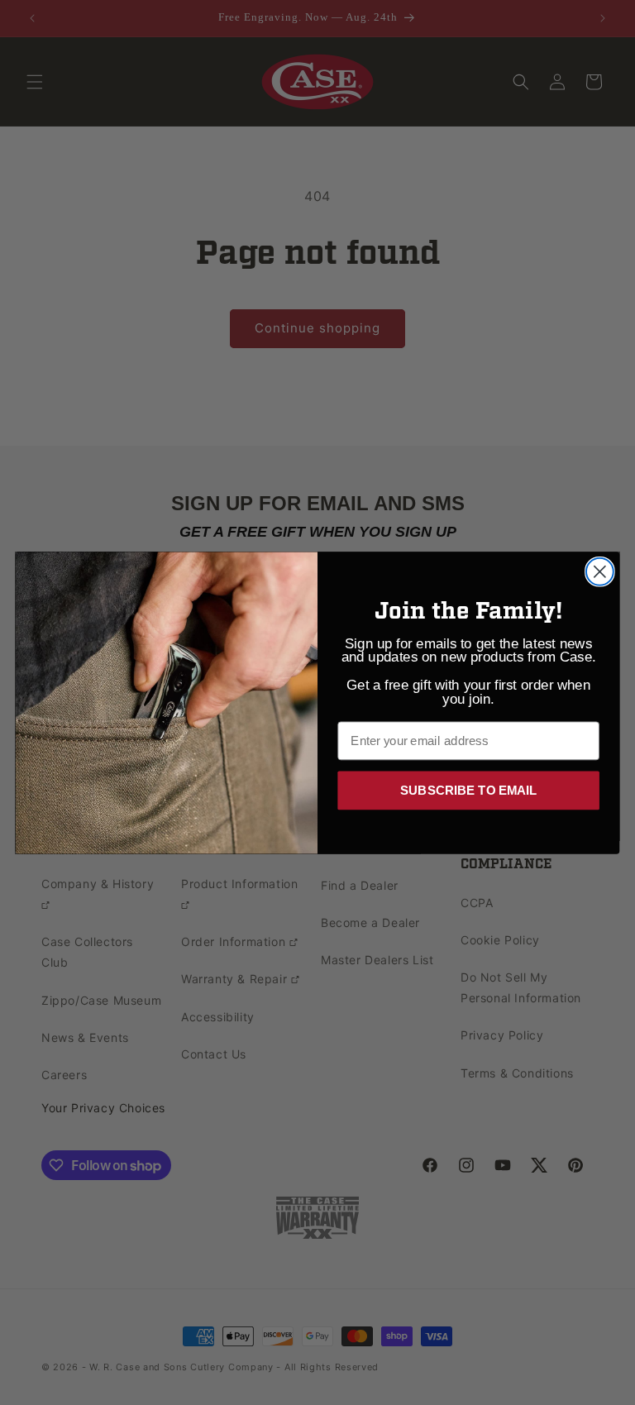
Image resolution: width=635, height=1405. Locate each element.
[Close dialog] (600, 571)
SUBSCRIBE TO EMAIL (468, 789)
